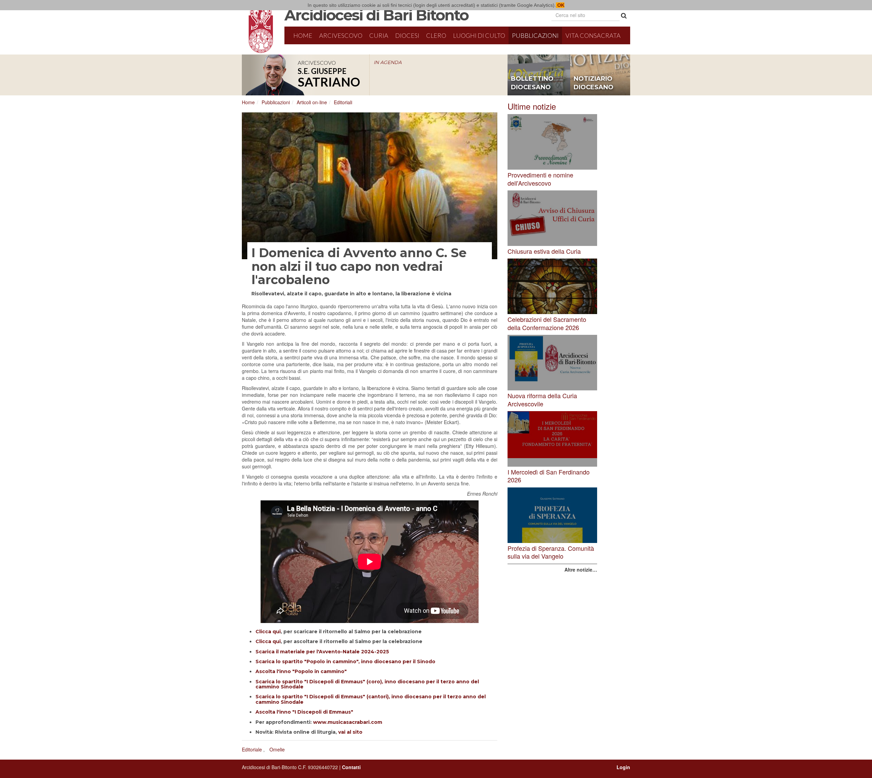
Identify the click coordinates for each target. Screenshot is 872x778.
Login (623, 767)
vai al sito (350, 732)
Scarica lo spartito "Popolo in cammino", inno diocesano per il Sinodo (345, 661)
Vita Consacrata (593, 35)
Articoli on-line (312, 102)
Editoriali (343, 102)
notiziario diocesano (593, 83)
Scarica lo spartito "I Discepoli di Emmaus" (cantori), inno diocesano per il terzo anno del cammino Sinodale (370, 699)
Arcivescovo (340, 35)
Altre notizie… (580, 569)
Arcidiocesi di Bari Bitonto (376, 15)
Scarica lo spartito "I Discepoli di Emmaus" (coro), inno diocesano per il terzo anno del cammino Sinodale (367, 684)
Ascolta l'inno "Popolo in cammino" (301, 671)
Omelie (277, 749)
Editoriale (252, 749)
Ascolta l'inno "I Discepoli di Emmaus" (304, 712)
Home (302, 35)
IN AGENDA (388, 62)
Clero (436, 35)
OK (560, 5)
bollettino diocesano (532, 83)
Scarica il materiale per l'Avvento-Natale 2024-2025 (322, 652)
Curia (378, 35)
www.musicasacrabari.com (347, 722)
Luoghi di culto (479, 35)
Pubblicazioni (535, 35)
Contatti (351, 767)
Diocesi (407, 35)
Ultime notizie (532, 106)
